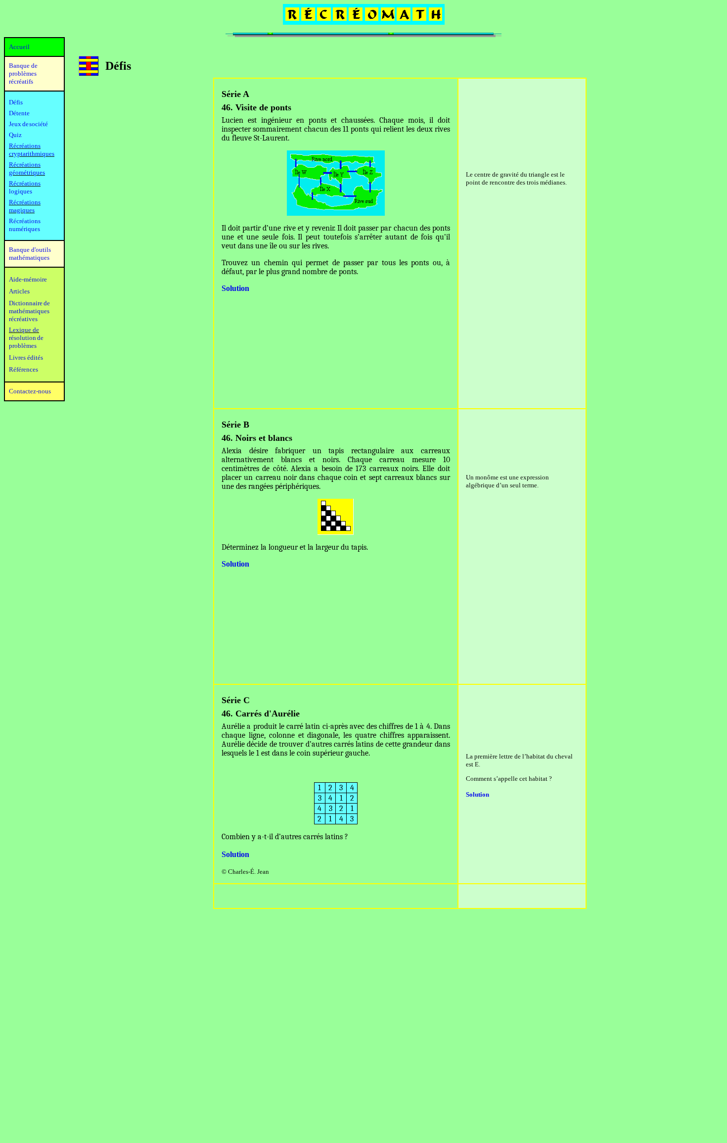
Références (23, 369)
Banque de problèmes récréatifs (23, 73)
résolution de (26, 337)
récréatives (23, 319)
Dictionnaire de (29, 303)
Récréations (25, 183)
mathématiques (29, 311)
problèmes (23, 345)
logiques (20, 191)
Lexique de (24, 329)
